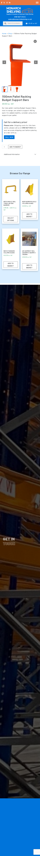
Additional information (12, 154)
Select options (10, 219)
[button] (36, 62)
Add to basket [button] (29, 215)
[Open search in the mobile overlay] (12, 23)
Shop (10, 33)
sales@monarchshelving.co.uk (20, 19)
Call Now (9, 137)
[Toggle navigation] (37, 2)
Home (4, 33)
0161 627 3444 (20, 17)
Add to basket (15, 147)
